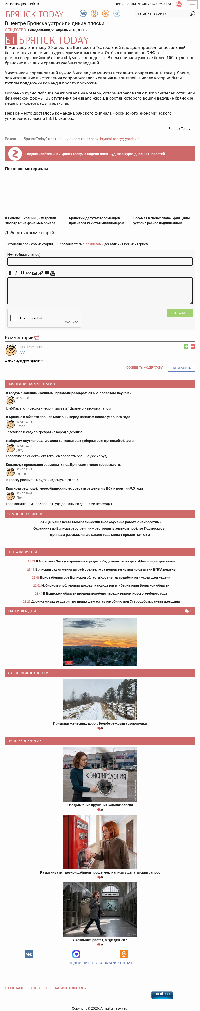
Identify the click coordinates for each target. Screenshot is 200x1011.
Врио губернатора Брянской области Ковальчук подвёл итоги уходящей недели (105, 577)
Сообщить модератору (144, 367)
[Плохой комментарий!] (193, 346)
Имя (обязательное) (23, 255)
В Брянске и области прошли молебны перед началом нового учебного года (105, 593)
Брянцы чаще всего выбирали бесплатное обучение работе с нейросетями (100, 522)
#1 (40, 347)
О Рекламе (14, 988)
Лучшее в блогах (24, 741)
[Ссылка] (40, 273)
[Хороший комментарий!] (186, 346)
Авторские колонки (28, 673)
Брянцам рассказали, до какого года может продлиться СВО (100, 535)
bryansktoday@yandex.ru (120, 139)
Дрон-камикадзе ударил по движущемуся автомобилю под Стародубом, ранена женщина (105, 601)
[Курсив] (16, 273)
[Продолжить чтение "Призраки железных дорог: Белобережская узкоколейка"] (100, 699)
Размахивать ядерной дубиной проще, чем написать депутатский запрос (100, 872)
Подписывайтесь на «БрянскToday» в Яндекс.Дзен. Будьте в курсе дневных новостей (95, 154)
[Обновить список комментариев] (37, 337)
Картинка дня (21, 611)
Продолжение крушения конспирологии (100, 805)
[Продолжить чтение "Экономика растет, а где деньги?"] (100, 909)
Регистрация (15, 4)
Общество (15, 30)
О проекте (39, 988)
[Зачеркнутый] (28, 273)
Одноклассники (124, 954)
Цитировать (181, 368)
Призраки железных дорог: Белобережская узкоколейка (100, 723)
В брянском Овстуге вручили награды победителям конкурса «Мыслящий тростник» (105, 561)
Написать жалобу (70, 988)
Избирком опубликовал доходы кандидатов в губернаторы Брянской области (105, 585)
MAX (76, 954)
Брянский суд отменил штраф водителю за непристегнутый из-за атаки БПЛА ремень (105, 569)
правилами (94, 244)
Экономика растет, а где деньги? (100, 940)
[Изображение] (34, 273)
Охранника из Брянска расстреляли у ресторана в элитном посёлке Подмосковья (100, 528)
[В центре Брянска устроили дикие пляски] (100, 39)
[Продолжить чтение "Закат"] (100, 642)
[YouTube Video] (53, 273)
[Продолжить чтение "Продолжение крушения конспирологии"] (100, 774)
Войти (34, 4)
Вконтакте (29, 954)
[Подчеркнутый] (22, 273)
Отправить (180, 313)
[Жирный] (10, 273)
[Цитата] (47, 273)
